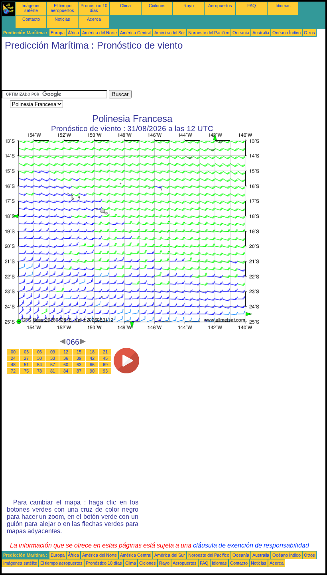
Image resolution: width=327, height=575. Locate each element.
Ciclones (157, 5)
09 (52, 351)
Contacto (31, 19)
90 (92, 371)
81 (52, 371)
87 (79, 371)
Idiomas (283, 5)
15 (79, 351)
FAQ (251, 5)
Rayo (188, 5)
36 (65, 358)
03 (26, 351)
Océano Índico (286, 32)
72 (13, 371)
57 (52, 364)
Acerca (94, 19)
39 (79, 358)
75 (26, 371)
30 (39, 358)
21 (105, 351)
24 (13, 358)
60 (65, 364)
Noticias (62, 19)
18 (92, 351)
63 (79, 364)
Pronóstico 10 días (94, 8)
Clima (125, 5)
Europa (58, 32)
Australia (260, 32)
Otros (309, 32)
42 (92, 358)
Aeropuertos (220, 5)
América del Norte (99, 32)
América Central (135, 32)
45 (105, 358)
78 (39, 371)
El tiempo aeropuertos (62, 8)
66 (92, 364)
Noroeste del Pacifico (208, 32)
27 (26, 358)
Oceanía (240, 32)
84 (65, 371)
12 (65, 351)
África (73, 32)
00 (13, 351)
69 (105, 364)
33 (52, 358)
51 (26, 364)
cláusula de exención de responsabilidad (251, 545)
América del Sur (169, 32)
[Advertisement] (147, 72)
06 (39, 351)
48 (13, 364)
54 (39, 364)
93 (105, 371)
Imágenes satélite (31, 8)
